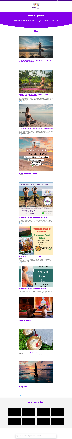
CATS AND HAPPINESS (25, 320)
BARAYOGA (29, 10)
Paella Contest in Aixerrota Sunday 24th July (31, 257)
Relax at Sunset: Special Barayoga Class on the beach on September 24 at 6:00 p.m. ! (35, 60)
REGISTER (36, 10)
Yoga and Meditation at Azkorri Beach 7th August (33, 217)
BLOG (33, 10)
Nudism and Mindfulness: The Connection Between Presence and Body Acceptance (33, 95)
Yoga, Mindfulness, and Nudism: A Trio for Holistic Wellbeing (36, 128)
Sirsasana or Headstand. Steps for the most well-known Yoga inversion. (35, 385)
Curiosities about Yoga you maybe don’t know (32, 352)
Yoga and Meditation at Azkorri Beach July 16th (32, 288)
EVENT (39, 10)
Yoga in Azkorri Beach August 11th (28, 173)
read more (20, 101)
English (42, 10)
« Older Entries (21, 395)
